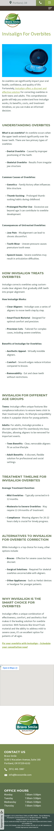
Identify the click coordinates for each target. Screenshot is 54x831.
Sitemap (44, 818)
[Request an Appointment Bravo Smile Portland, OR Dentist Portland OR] (49, 3)
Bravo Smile (23, 816)
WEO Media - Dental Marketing (40, 816)
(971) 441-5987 (16, 769)
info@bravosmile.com (20, 774)
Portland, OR (20, 3)
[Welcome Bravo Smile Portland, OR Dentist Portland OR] (27, 725)
